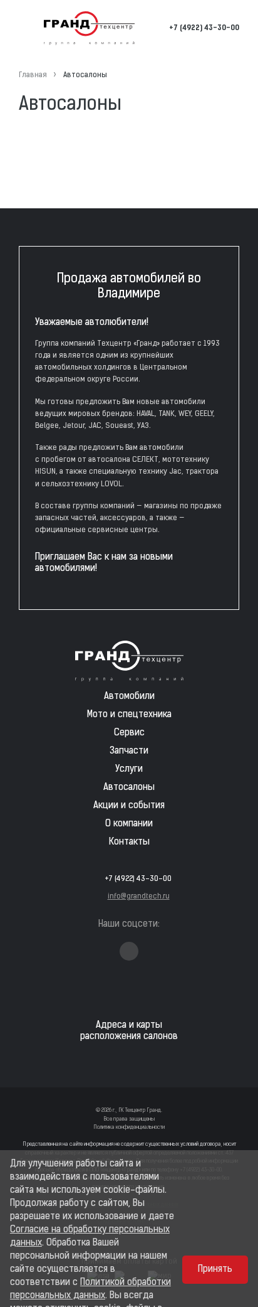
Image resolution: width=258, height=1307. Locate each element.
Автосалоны (129, 787)
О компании (129, 824)
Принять (215, 1269)
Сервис (129, 733)
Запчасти (129, 751)
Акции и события (129, 806)
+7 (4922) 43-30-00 (204, 28)
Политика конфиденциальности (129, 1127)
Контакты (129, 842)
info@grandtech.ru (139, 896)
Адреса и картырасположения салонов (129, 1031)
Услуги (129, 769)
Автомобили (129, 697)
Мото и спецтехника (129, 715)
